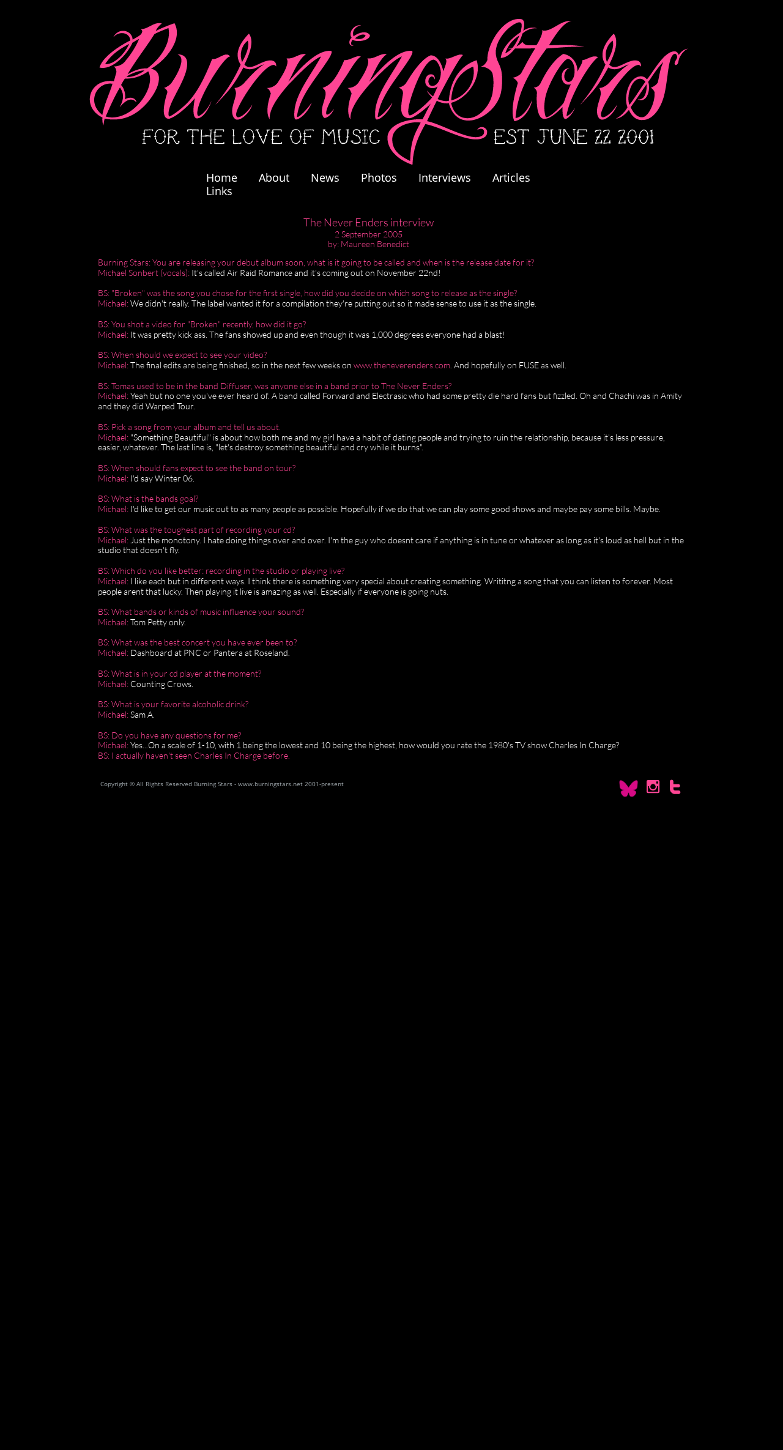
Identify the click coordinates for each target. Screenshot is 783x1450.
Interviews (444, 177)
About (274, 177)
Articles (511, 177)
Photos (385, 177)
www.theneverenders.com (402, 365)
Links (219, 191)
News (325, 177)
